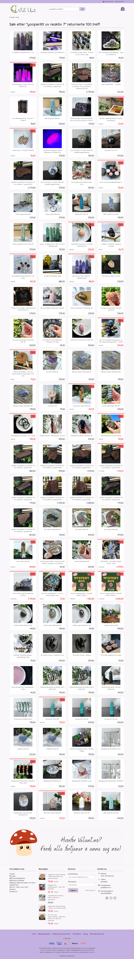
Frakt (34, 934)
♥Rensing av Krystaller (16, 880)
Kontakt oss (13, 891)
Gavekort (12, 889)
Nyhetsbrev (77, 934)
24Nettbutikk (71, 956)
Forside (11, 17)
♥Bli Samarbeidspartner (17, 878)
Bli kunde (12, 876)
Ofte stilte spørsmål (97, 934)
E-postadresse (73, 874)
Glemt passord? (90, 890)
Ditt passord (72, 882)
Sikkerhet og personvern (61, 934)
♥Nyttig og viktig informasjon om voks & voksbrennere (22, 884)
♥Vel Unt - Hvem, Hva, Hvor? (18, 887)
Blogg (85, 934)
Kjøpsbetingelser (44, 934)
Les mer (91, 952)
